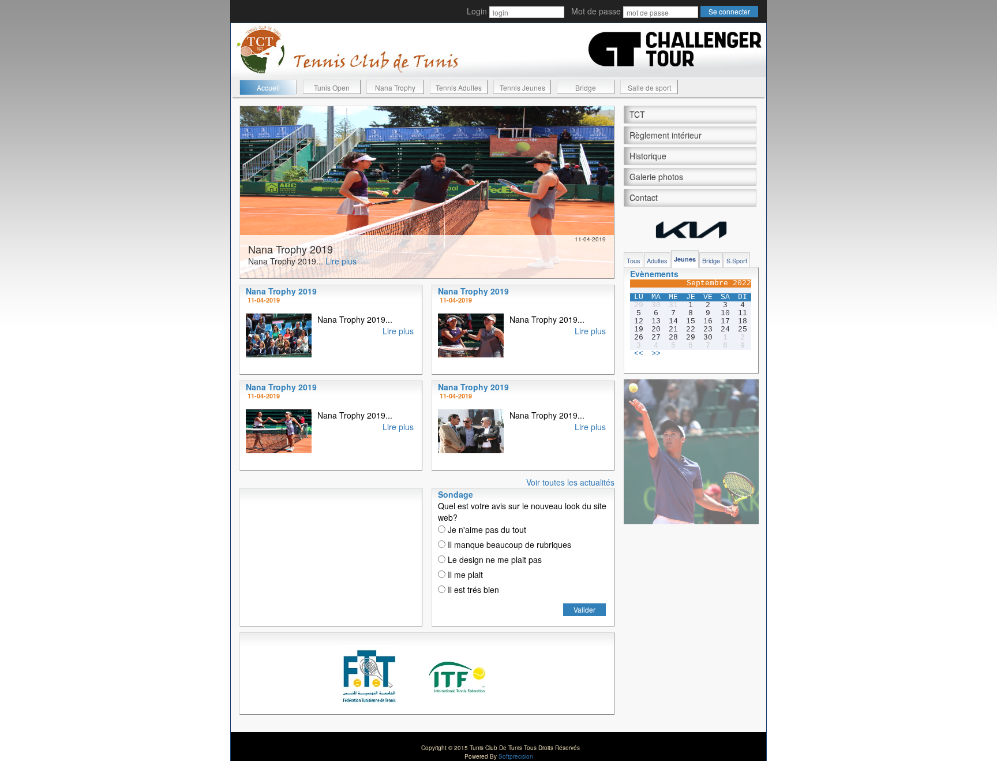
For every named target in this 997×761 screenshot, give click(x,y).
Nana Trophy (395, 87)
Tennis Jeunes (522, 87)
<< (638, 354)
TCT (637, 114)
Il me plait (464, 574)
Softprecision (515, 756)
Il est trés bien (472, 589)
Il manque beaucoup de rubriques (508, 544)
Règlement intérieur (665, 135)
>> (656, 354)
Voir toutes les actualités (570, 482)
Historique (647, 156)
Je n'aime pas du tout (485, 529)
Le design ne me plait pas (493, 559)
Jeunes (685, 259)
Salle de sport (649, 87)
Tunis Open (332, 87)
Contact (643, 197)
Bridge (585, 87)
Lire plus (341, 261)
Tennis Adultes (459, 87)
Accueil (268, 87)
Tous (633, 260)
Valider (584, 609)
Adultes (657, 260)
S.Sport (736, 260)
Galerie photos (656, 176)
